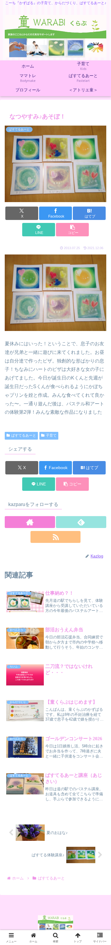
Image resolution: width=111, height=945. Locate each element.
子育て (51, 435)
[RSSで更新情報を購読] (55, 537)
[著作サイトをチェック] (30, 522)
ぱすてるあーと (23, 435)
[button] (72, 229)
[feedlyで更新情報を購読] (81, 522)
